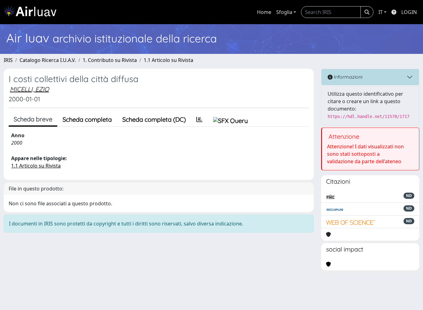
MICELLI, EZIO (29, 89)
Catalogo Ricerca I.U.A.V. (48, 60)
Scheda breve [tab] (33, 119)
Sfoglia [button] (284, 12)
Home (264, 12)
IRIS (8, 60)
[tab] (199, 119)
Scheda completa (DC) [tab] (154, 119)
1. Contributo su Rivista (110, 60)
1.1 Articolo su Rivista (168, 60)
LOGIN (409, 12)
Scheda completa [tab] (87, 119)
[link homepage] (32, 12)
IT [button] (380, 12)
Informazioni (347, 77)
